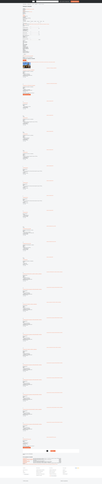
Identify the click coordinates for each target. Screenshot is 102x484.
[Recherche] (37, 1)
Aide (23, 471)
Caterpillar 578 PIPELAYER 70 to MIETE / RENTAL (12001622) (32, 273)
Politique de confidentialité (39, 471)
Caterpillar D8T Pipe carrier (27, 439)
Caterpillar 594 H (25, 167)
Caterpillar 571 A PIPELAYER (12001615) (29, 85)
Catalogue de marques (39, 475)
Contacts (24, 472)
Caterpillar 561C (25, 117)
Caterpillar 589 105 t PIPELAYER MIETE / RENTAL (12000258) (32, 409)
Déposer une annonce (27, 94)
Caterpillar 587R (25, 212)
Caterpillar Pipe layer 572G (27, 243)
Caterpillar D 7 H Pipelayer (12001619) (28, 459)
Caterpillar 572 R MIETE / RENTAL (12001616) (30, 304)
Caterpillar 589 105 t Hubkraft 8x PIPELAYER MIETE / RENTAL (32, 289)
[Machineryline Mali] (27, 1)
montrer (25, 54)
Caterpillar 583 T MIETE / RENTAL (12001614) (30, 349)
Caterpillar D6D (25, 259)
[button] (23, 77)
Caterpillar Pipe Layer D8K (27, 228)
